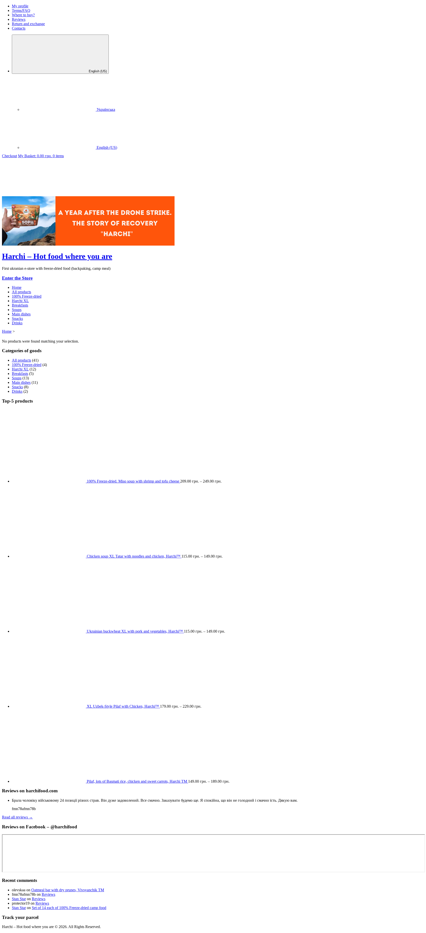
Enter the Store (17, 278)
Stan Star (19, 899)
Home (7, 331)
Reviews (18, 19)
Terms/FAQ (21, 10)
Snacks (17, 318)
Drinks (17, 323)
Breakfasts (20, 305)
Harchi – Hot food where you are (57, 256)
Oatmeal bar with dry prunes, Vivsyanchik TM (67, 890)
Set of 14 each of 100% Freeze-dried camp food (69, 908)
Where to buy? (23, 15)
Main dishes (21, 314)
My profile (20, 6)
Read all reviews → (17, 817)
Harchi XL (20, 301)
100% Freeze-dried (26, 296)
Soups (16, 310)
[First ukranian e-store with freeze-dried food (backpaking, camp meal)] (39, 194)
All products (21, 292)
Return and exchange (28, 24)
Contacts (18, 28)
